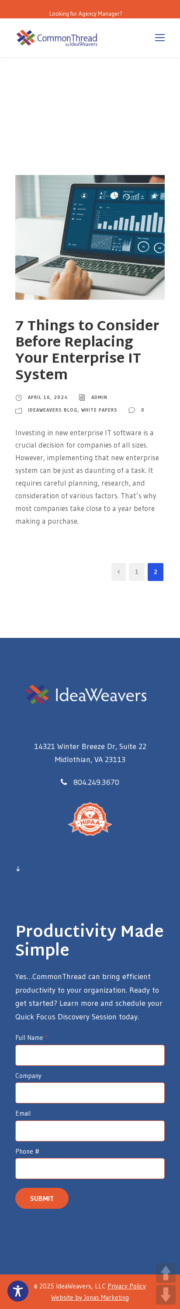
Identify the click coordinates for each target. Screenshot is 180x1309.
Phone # (27, 1151)
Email (23, 1113)
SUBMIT (42, 1198)
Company (28, 1075)
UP (166, 1273)
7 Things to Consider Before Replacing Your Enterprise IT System (87, 351)
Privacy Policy (126, 1286)
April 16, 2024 (48, 397)
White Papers (99, 410)
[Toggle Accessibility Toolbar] (18, 1291)
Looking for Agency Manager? (85, 13)
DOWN (166, 1295)
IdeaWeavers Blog (53, 410)
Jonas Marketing (106, 1297)
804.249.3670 (96, 782)
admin (99, 397)
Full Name (31, 1037)
